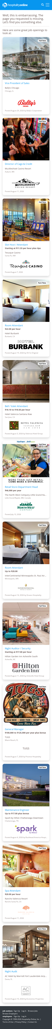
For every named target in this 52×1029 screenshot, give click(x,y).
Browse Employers (10, 1013)
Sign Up (17, 1011)
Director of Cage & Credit (18, 164)
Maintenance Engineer (17, 810)
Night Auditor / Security (17, 648)
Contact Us (32, 1022)
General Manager (14, 729)
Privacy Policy (20, 1022)
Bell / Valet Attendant (16, 406)
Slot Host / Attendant (16, 244)
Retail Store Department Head (21, 487)
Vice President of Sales (17, 83)
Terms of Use (8, 1022)
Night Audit (11, 971)
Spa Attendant (13, 890)
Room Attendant (14, 325)
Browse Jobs (33, 1011)
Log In (24, 1011)
